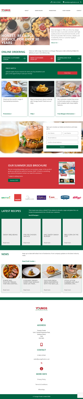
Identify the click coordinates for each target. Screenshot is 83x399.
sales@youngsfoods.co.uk (41, 359)
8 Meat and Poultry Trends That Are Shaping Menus (10, 282)
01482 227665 (41, 355)
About (26, 10)
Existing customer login (11, 58)
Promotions (52, 10)
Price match (11, 68)
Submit (62, 147)
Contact (79, 10)
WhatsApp (41, 389)
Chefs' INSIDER (66, 10)
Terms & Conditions (41, 384)
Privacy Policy (41, 379)
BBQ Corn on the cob (71, 235)
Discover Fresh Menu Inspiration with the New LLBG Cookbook (51, 282)
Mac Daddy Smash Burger (51, 235)
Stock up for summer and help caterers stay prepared (71, 282)
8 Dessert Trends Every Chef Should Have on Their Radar (31, 282)
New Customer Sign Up (36, 58)
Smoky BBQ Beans (10, 234)
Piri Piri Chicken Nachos (30, 235)
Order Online (39, 10)
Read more (6, 243)
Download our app (64, 58)
